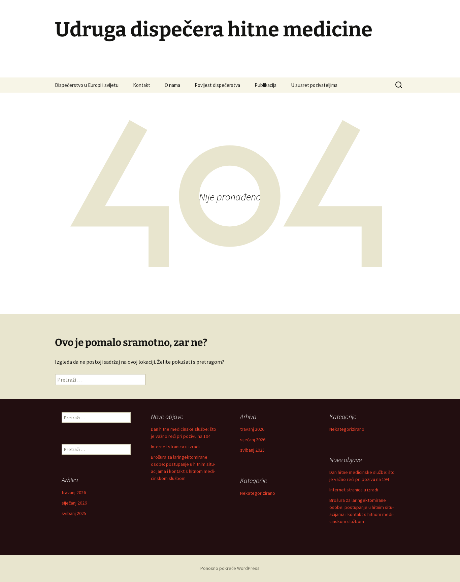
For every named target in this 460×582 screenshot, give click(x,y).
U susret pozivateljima (314, 85)
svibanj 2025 (252, 450)
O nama (172, 85)
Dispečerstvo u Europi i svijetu (87, 85)
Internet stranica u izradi (175, 447)
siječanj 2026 (252, 440)
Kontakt (141, 85)
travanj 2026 (252, 429)
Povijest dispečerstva (217, 85)
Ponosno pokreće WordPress (230, 568)
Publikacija (265, 85)
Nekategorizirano (346, 429)
